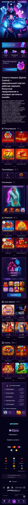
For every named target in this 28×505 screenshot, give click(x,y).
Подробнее (14, 295)
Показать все (21, 471)
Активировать (10, 69)
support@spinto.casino (14, 475)
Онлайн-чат (12, 477)
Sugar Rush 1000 (10, 400)
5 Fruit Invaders (10, 389)
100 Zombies (9, 396)
